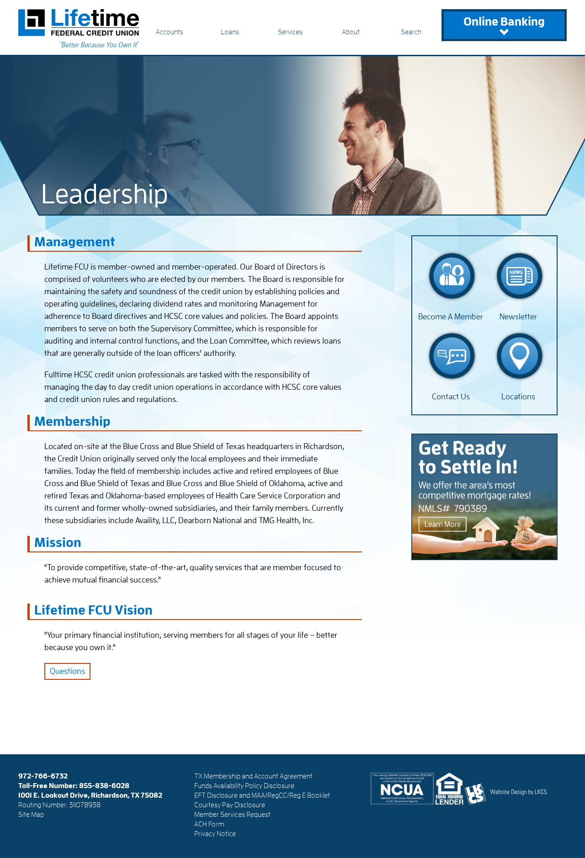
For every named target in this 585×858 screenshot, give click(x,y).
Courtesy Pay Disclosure (229, 805)
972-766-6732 (43, 776)
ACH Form (209, 824)
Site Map (31, 814)
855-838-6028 (104, 785)
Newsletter (518, 316)
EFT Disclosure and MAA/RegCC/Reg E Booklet (262, 795)
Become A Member (450, 316)
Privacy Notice (215, 833)
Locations (518, 396)
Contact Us (451, 396)
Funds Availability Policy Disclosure (244, 785)
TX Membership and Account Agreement (253, 776)
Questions (67, 671)
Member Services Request (232, 814)
